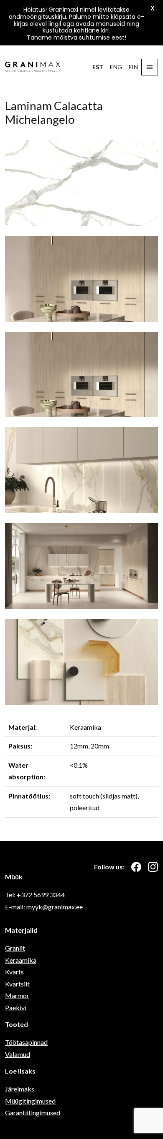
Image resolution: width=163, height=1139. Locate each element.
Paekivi (15, 1007)
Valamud (17, 1054)
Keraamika (20, 960)
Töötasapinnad (26, 1042)
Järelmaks (19, 1089)
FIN (133, 66)
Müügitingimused (30, 1101)
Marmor (17, 995)
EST (97, 66)
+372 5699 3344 (41, 895)
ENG (116, 66)
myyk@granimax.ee (54, 907)
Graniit (15, 948)
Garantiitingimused (32, 1112)
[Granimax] (32, 67)
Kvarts (14, 972)
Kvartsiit (17, 984)
